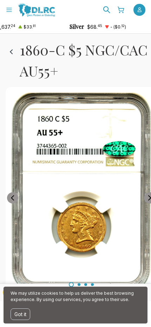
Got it (20, 314)
